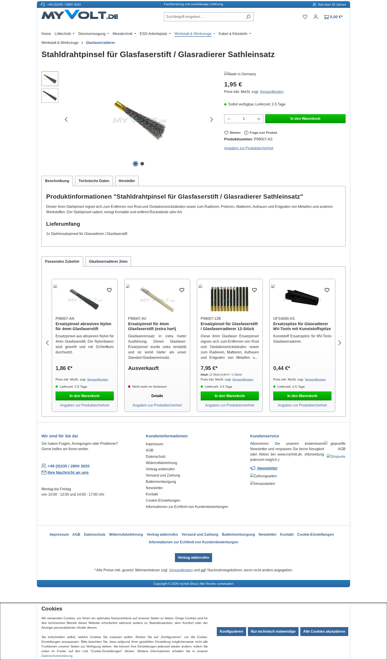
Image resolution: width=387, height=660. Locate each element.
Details (157, 396)
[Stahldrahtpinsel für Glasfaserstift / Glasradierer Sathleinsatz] (139, 120)
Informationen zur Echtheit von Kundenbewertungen (187, 507)
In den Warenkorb (305, 118)
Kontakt (152, 494)
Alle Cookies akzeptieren (324, 631)
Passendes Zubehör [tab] (62, 261)
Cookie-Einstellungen (163, 500)
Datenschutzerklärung (57, 656)
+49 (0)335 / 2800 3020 (63, 4)
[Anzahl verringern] (229, 118)
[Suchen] (248, 16)
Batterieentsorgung (161, 482)
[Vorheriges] (66, 119)
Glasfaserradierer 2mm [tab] (108, 261)
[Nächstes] (211, 119)
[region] (128, 119)
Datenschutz (156, 456)
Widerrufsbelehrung (161, 463)
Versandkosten (272, 92)
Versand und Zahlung (163, 475)
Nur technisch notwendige (273, 631)
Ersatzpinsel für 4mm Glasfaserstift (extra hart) (152, 326)
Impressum (154, 444)
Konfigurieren (231, 631)
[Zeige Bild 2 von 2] (142, 164)
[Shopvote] (336, 457)
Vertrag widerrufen (160, 469)
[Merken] (109, 290)
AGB (149, 450)
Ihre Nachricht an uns (68, 472)
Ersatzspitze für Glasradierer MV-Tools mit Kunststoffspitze (302, 326)
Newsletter (154, 488)
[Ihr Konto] (315, 16)
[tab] (57, 181)
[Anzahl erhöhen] (259, 118)
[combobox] (203, 16)
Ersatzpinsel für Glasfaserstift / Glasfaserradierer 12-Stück (229, 326)
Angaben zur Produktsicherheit (248, 148)
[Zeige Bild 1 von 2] (135, 164)
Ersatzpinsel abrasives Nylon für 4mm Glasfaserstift (83, 326)
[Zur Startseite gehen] (79, 16)
